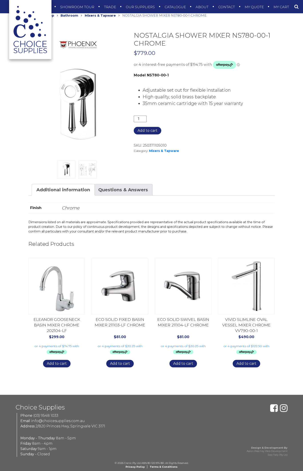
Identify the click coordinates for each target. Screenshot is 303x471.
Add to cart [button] (57, 363)
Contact (227, 7)
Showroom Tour (77, 7)
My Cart (281, 7)
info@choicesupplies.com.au (58, 421)
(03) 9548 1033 (45, 415)
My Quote (255, 7)
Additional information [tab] (63, 189)
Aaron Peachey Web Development (267, 451)
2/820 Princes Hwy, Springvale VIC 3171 (70, 426)
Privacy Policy (135, 466)
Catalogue (176, 7)
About (202, 7)
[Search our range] (296, 6)
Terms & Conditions (163, 466)
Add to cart (147, 130)
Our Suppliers (141, 7)
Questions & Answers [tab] (123, 189)
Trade (110, 7)
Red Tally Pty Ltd (277, 454)
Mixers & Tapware (100, 15)
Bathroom (69, 15)
